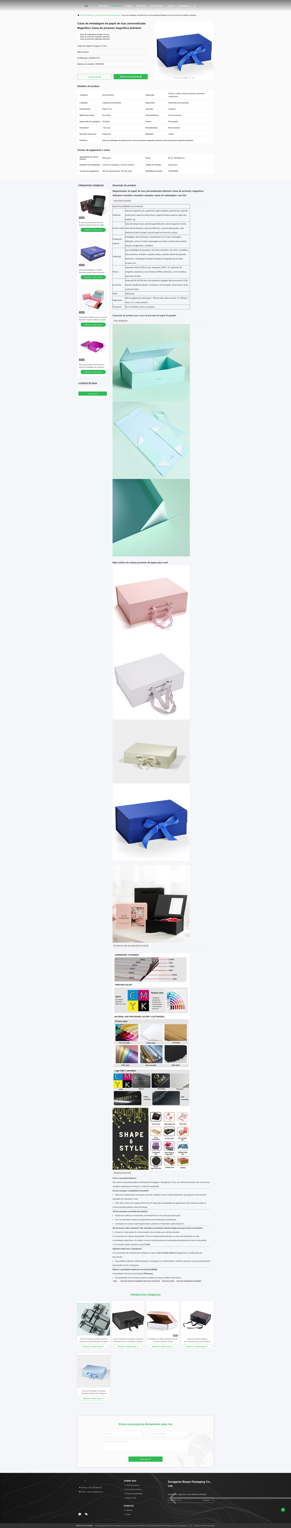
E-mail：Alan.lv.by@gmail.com (92, 1492)
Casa (82, 15)
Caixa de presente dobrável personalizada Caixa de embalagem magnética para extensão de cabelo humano (197, 1340)
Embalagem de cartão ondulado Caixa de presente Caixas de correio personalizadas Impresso (163, 1340)
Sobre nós (141, 6)
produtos (89, 15)
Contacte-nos (157, 6)
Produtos (117, 6)
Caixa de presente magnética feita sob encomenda (140, 1281)
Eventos (171, 6)
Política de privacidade (84, 1526)
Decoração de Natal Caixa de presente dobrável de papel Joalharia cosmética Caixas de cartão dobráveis (93, 319)
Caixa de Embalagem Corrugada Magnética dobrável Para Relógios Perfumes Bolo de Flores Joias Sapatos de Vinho (93, 1392)
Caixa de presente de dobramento (107, 15)
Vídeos (128, 6)
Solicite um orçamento (130, 77)
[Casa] (86, 6)
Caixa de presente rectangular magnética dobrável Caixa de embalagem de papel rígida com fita (128, 1340)
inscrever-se (207, 1500)
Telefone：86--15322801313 (91, 1487)
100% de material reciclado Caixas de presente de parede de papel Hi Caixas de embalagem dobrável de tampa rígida (93, 1340)
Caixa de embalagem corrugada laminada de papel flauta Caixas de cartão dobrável (91, 272)
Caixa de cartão (168, 1281)
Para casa (103, 6)
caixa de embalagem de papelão (188, 1281)
